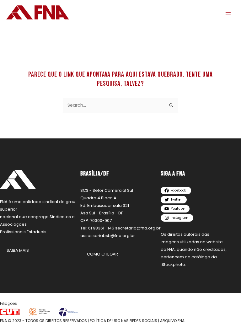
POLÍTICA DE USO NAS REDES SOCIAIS (123, 320)
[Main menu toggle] (228, 12)
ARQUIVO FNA (172, 320)
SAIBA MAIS (18, 250)
